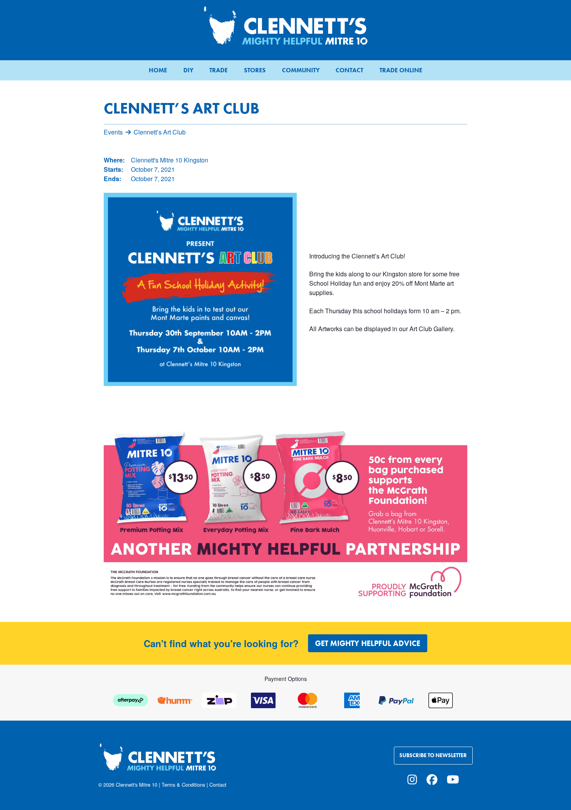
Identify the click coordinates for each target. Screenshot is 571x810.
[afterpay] (130, 699)
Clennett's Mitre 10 (136, 784)
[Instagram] (412, 779)
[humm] (174, 699)
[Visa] (263, 699)
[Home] (285, 25)
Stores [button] (255, 70)
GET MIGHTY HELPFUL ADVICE (367, 643)
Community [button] (301, 70)
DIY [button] (188, 70)
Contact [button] (349, 70)
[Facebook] (432, 779)
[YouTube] (453, 779)
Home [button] (158, 70)
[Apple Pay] (440, 699)
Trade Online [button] (401, 70)
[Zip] (219, 699)
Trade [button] (218, 70)
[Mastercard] (307, 699)
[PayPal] (396, 699)
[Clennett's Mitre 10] (190, 761)
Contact (217, 784)
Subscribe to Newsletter (433, 755)
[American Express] (351, 699)
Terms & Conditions (183, 784)
